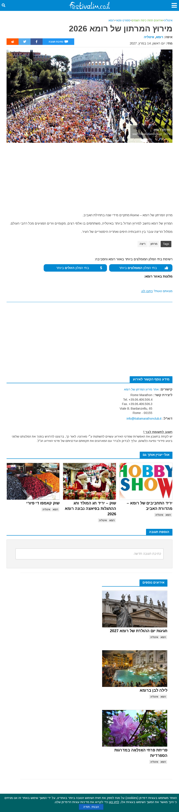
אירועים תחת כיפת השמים (147, 20)
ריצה (142, 243)
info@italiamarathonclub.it (144, 418)
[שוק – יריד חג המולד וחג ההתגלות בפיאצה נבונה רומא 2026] (89, 481)
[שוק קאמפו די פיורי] (33, 481)
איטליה (168, 20)
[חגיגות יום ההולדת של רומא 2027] (134, 609)
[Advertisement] (89, 175)
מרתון (154, 243)
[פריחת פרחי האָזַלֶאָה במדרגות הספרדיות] (134, 728)
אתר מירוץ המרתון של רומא (141, 389)
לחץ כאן (114, 802)
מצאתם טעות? (156, 291)
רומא (111, 20)
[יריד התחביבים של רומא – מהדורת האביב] (145, 481)
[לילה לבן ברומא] (134, 668)
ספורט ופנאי (123, 20)
